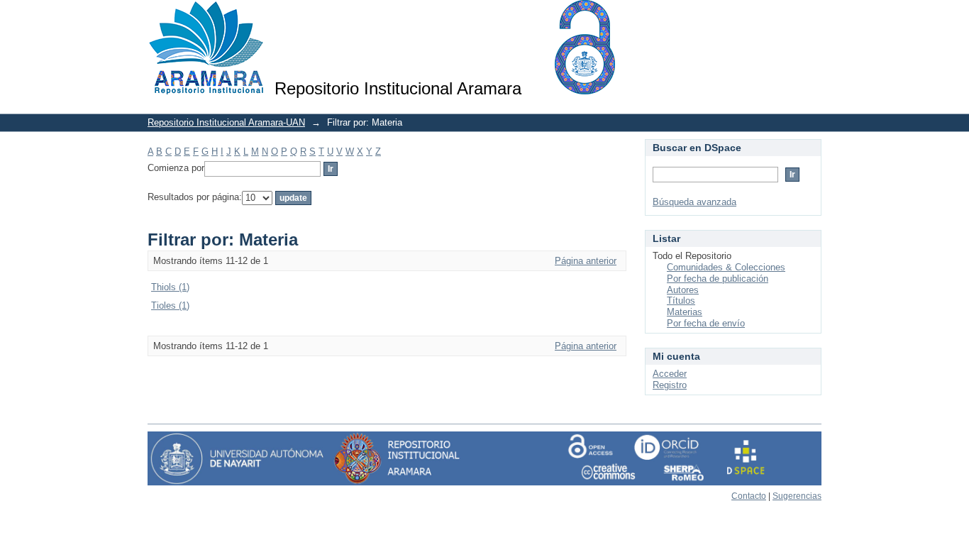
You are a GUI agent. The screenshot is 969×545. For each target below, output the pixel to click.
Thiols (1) (170, 287)
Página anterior (585, 260)
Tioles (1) (170, 305)
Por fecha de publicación (717, 278)
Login (810, 17)
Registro (670, 385)
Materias (684, 312)
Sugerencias (797, 496)
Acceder (670, 373)
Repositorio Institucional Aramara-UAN (226, 122)
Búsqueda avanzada (694, 202)
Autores (683, 290)
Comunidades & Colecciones (726, 267)
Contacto (748, 496)
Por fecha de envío (706, 323)
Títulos (681, 300)
